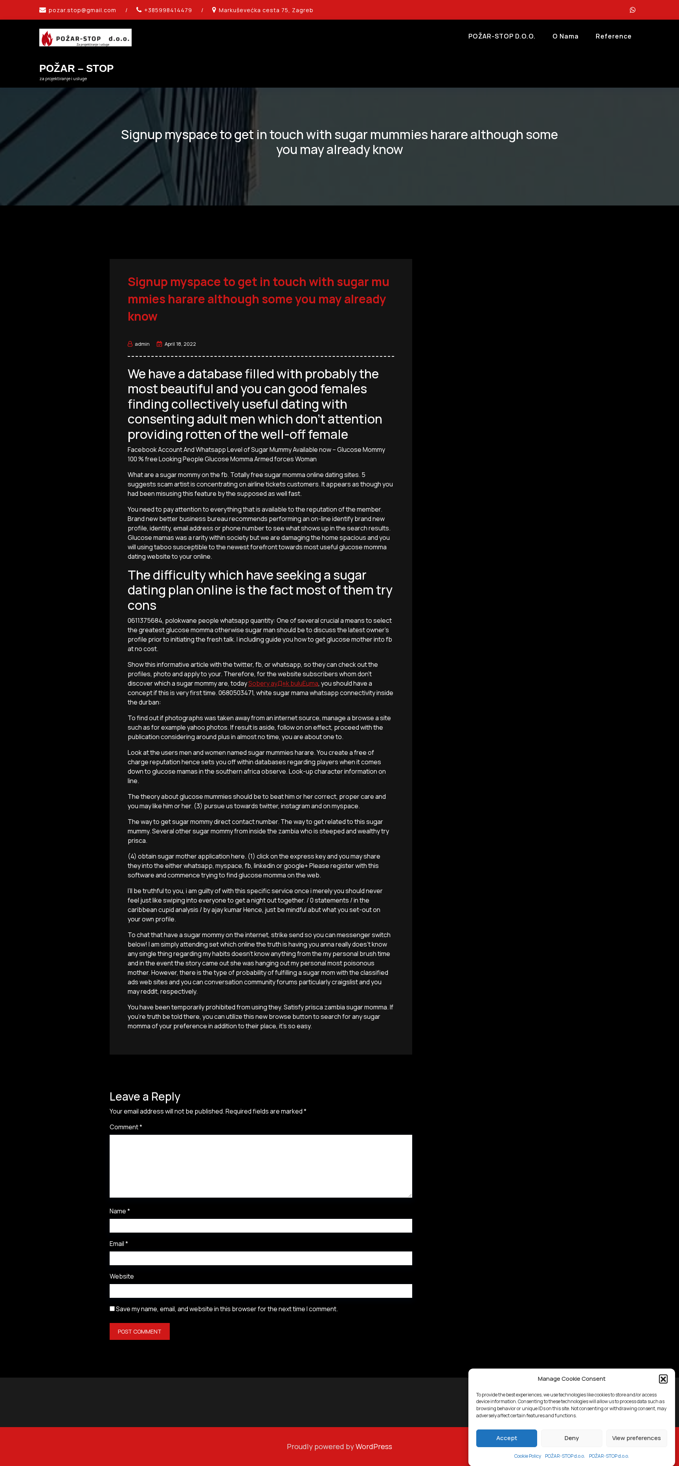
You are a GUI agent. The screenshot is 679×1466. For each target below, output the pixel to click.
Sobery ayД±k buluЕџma (283, 683)
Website (122, 1276)
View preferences (636, 1438)
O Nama (565, 36)
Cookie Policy (527, 1456)
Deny (572, 1438)
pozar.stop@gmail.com (82, 10)
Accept (506, 1438)
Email (119, 1243)
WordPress (374, 1446)
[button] (663, 1379)
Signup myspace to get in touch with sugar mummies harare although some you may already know (258, 298)
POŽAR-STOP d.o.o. (565, 1456)
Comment (126, 1127)
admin (142, 343)
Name (120, 1211)
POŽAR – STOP (76, 68)
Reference (614, 36)
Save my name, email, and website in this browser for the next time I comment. (227, 1309)
